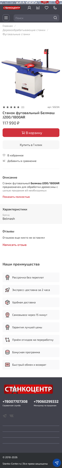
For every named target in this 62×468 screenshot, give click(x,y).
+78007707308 (15, 401)
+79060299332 (46, 401)
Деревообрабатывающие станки (24, 30)
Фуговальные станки (16, 34)
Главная (8, 25)
